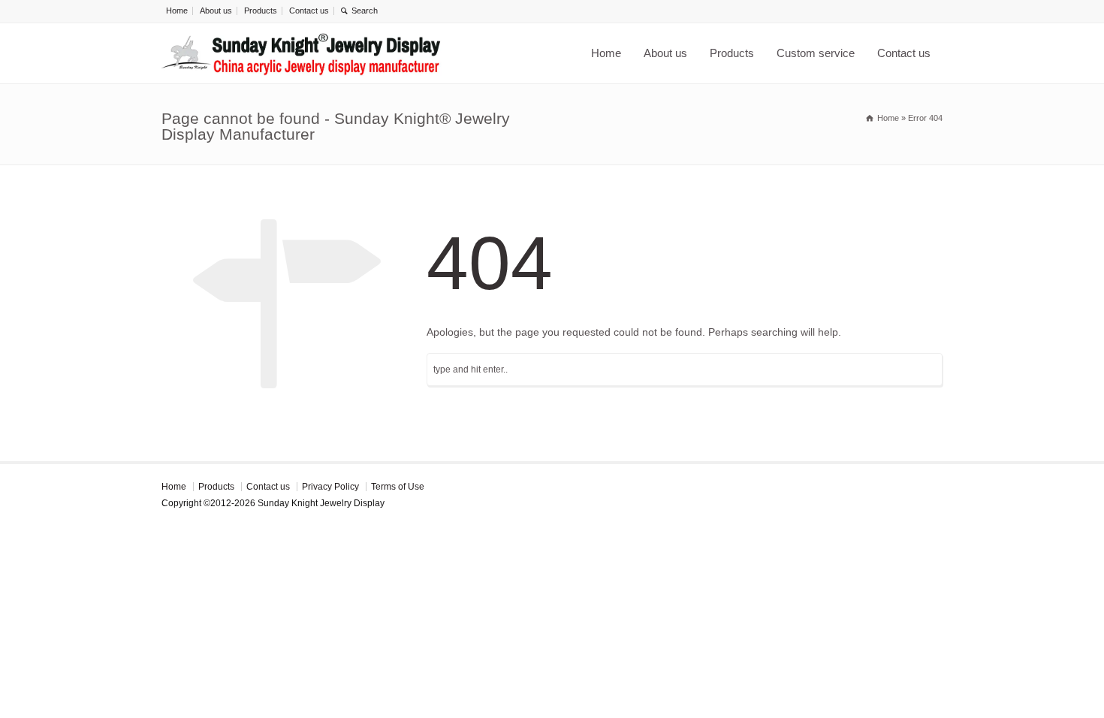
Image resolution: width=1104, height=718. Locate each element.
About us (216, 10)
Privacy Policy (330, 486)
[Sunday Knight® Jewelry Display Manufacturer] (301, 53)
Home (177, 10)
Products (260, 10)
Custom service (816, 53)
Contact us (309, 10)
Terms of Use (397, 486)
